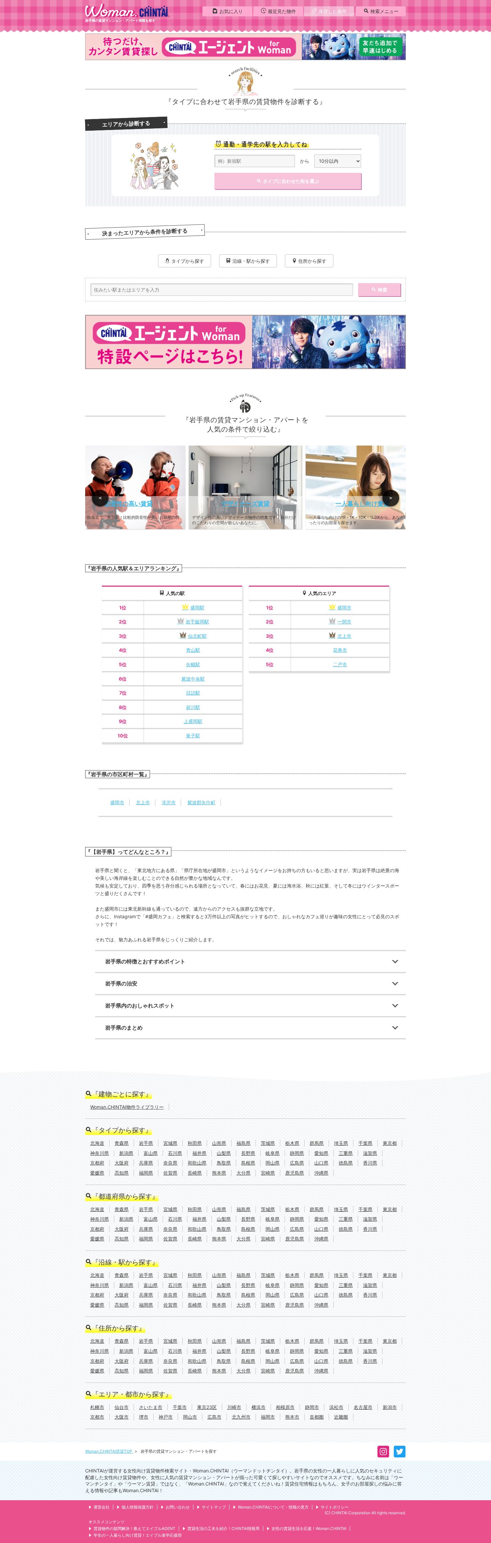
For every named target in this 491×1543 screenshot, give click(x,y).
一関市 (344, 621)
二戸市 (340, 664)
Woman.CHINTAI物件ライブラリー (127, 1107)
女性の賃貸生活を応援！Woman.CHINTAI (309, 1528)
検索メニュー (384, 11)
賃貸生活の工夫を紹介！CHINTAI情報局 (223, 1528)
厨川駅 (193, 707)
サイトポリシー (335, 1507)
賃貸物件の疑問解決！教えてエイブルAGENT (134, 1528)
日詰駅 (193, 693)
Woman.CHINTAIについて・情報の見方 (273, 1507)
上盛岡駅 (193, 721)
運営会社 (102, 1507)
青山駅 (193, 650)
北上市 (344, 636)
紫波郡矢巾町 (201, 802)
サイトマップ (214, 1507)
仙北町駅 (197, 636)
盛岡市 (344, 607)
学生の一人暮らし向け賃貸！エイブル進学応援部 (138, 1535)
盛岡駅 (197, 607)
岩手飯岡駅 (197, 621)
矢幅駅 (193, 664)
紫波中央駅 (193, 679)
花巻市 (340, 650)
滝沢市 (169, 802)
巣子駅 (193, 735)
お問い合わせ (178, 1507)
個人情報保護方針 (138, 1507)
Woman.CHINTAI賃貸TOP (109, 1451)
